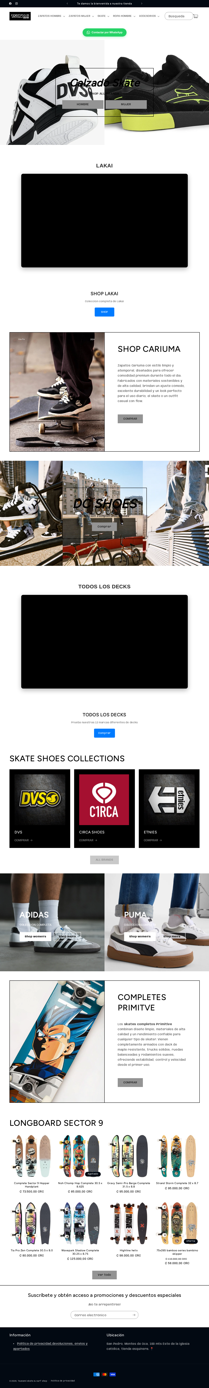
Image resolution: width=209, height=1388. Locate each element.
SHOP (104, 312)
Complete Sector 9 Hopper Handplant (31, 1185)
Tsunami (22, 1381)
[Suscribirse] (134, 1315)
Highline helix (129, 1250)
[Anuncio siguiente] (141, 3)
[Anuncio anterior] (67, 3)
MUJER (126, 104)
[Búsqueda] (189, 16)
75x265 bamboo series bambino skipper (177, 1252)
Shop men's (67, 936)
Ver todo (104, 1274)
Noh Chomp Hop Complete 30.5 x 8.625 (80, 1185)
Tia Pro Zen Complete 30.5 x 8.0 (32, 1250)
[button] (51, 16)
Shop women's (35, 936)
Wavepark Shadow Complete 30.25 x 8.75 (80, 1252)
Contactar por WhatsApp (107, 32)
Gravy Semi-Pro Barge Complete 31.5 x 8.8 (128, 1185)
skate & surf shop (37, 1381)
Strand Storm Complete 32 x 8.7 (177, 1183)
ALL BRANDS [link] (104, 859)
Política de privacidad (63, 1381)
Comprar (104, 526)
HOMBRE (83, 104)
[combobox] (179, 16)
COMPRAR (130, 418)
